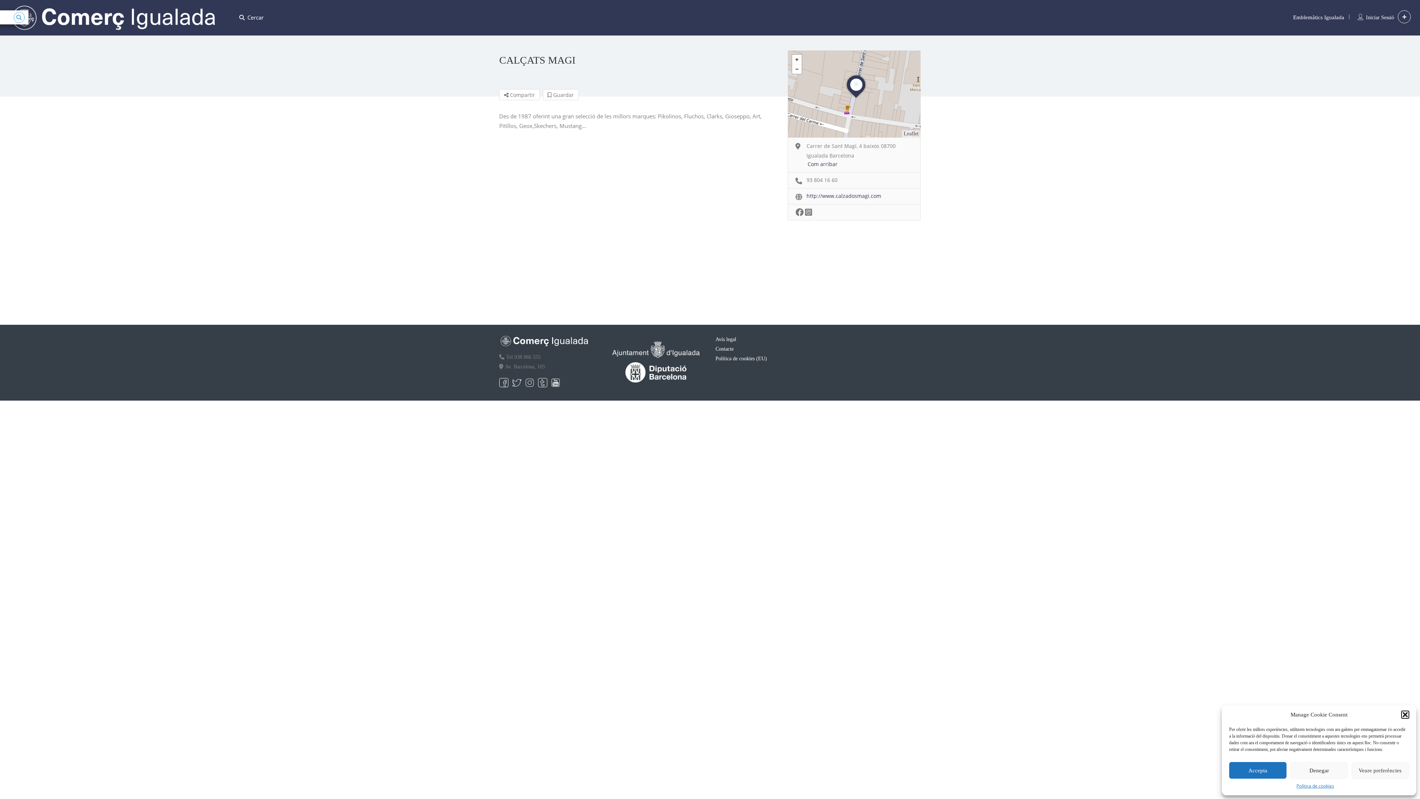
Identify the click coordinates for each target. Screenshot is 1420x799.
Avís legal (726, 339)
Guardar (563, 94)
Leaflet (911, 133)
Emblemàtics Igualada (1318, 17)
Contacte (725, 349)
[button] (1405, 714)
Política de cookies (1315, 786)
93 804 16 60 (822, 179)
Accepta (1257, 770)
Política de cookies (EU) (741, 358)
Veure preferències (1380, 770)
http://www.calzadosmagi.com (844, 195)
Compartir (521, 94)
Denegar (1319, 770)
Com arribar (823, 164)
